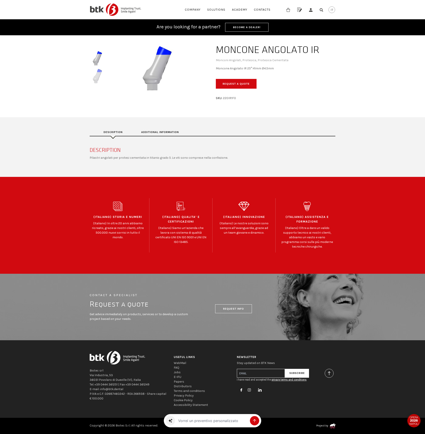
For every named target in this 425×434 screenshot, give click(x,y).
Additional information (160, 132)
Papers (179, 381)
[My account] (310, 9)
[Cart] (288, 9)
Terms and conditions (189, 391)
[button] (170, 420)
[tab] (113, 132)
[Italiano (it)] (331, 9)
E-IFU (177, 377)
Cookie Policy (183, 400)
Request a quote (236, 83)
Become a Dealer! (247, 27)
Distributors (183, 386)
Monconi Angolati (228, 60)
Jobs (177, 372)
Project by (322, 425)
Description (113, 132)
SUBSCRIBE (297, 373)
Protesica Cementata (273, 60)
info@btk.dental (111, 389)
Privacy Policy (184, 395)
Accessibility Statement (191, 405)
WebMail (180, 363)
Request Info (233, 308)
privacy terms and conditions (289, 379)
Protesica (249, 60)
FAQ (176, 367)
